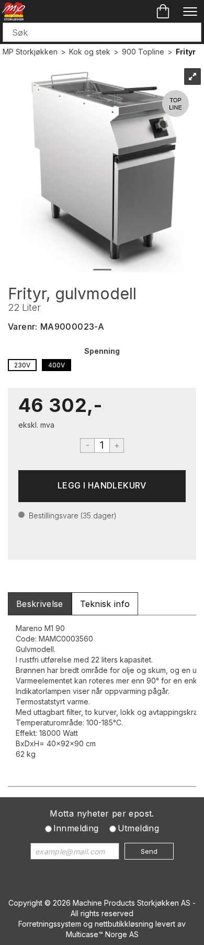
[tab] (40, 604)
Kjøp (102, 486)
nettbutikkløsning (124, 923)
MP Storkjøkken (30, 51)
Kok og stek (89, 51)
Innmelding (76, 828)
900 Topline (143, 51)
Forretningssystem (49, 923)
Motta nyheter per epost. (102, 813)
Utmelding (139, 828)
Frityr (186, 51)
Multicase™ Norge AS (102, 934)
